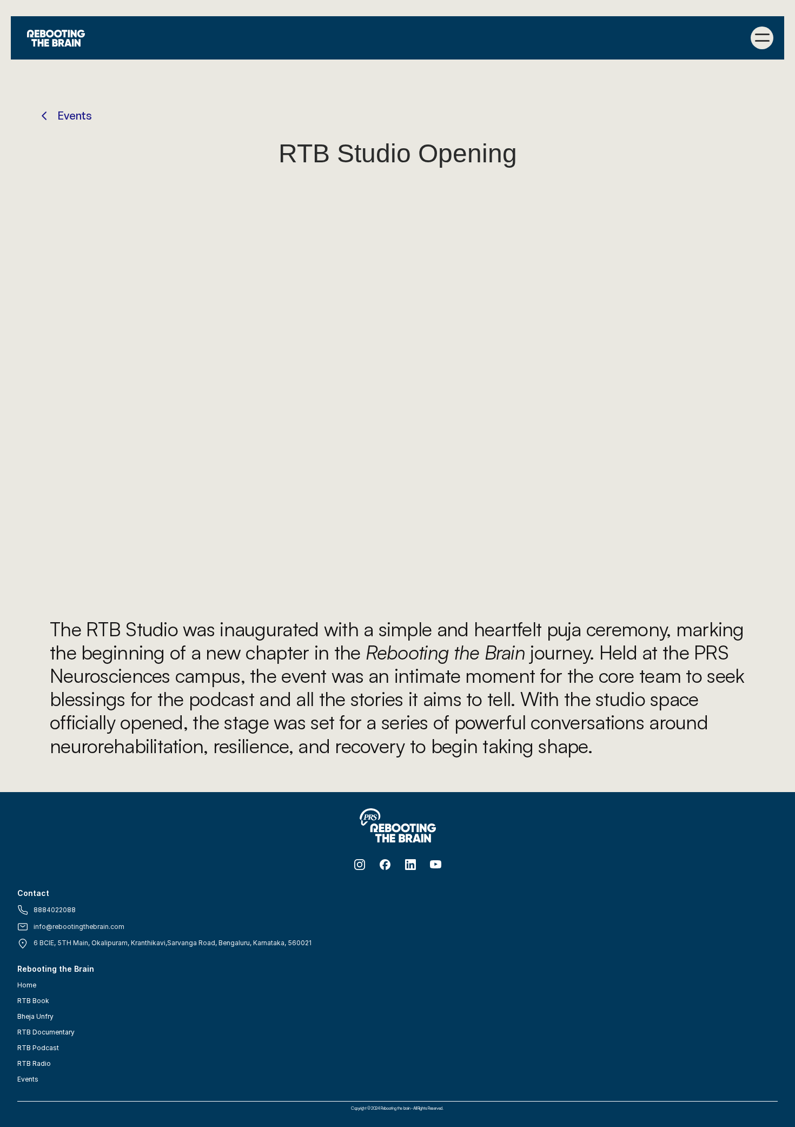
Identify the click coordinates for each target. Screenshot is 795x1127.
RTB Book (33, 1001)
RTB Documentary (46, 1032)
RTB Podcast (38, 1048)
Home (26, 985)
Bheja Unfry (35, 1016)
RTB (24, 1063)
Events (27, 1079)
